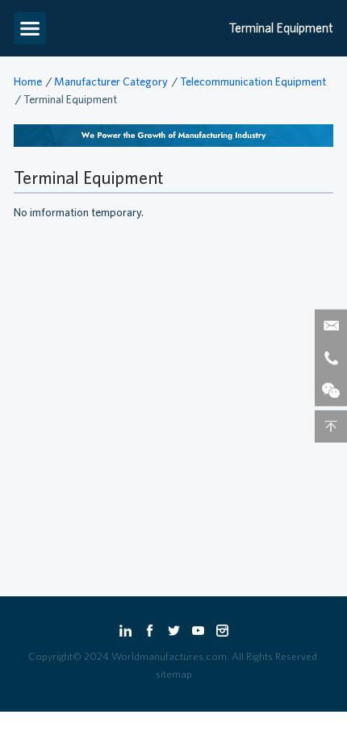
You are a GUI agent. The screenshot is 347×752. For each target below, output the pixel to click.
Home (28, 81)
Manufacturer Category (111, 81)
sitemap (174, 674)
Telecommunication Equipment (253, 81)
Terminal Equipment (70, 99)
